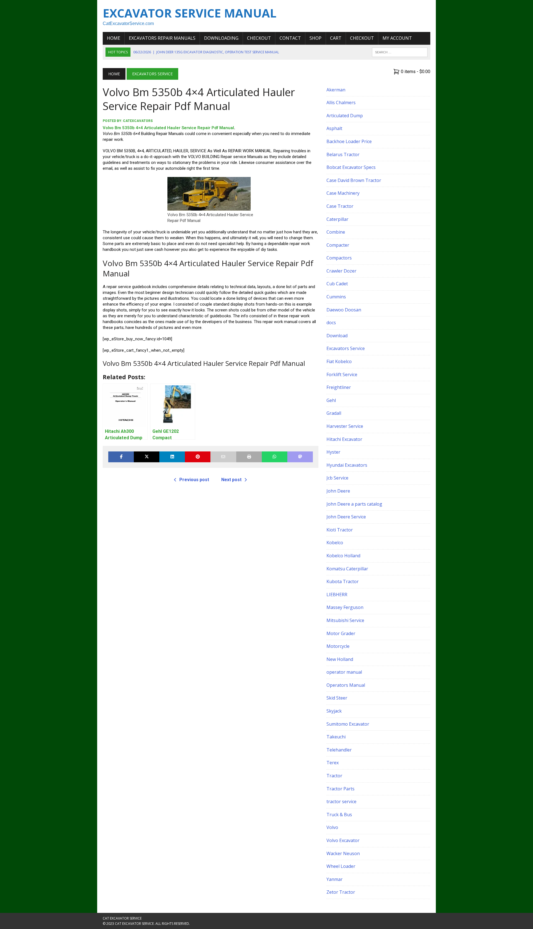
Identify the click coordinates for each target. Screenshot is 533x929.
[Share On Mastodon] (300, 456)
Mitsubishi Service (345, 620)
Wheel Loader (340, 866)
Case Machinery (342, 193)
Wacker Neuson (343, 853)
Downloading (221, 38)
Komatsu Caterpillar (347, 569)
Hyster (333, 452)
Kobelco (334, 543)
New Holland (339, 659)
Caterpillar (337, 219)
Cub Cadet (337, 284)
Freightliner (338, 387)
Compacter (337, 245)
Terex (332, 763)
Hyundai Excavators (346, 465)
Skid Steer (336, 698)
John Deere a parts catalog (354, 504)
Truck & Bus (339, 814)
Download (337, 336)
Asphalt (334, 128)
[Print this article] (249, 456)
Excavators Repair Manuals (162, 38)
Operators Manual (345, 685)
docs (331, 322)
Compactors (339, 258)
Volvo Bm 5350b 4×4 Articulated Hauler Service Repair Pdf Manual (168, 127)
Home (113, 38)
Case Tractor (339, 206)
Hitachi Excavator (344, 439)
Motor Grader (340, 633)
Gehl (331, 400)
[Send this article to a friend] (223, 456)
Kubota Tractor (342, 581)
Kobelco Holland (343, 556)
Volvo (332, 827)
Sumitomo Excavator (347, 724)
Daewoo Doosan (343, 310)
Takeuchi (336, 737)
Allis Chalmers (341, 102)
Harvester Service (344, 426)
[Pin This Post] (197, 456)
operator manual (344, 672)
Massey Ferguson (344, 607)
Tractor (334, 776)
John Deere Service (346, 517)
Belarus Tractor (342, 154)
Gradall (333, 413)
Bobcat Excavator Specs (351, 167)
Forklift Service (341, 374)
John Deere (338, 491)
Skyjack (334, 711)
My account (397, 38)
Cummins (336, 297)
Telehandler (339, 750)
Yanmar (334, 879)
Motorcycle (338, 646)
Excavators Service (345, 348)
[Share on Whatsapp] (274, 456)
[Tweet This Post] (146, 456)
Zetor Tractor (340, 892)
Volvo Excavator (342, 840)
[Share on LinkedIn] (172, 456)
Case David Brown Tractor (353, 180)
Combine (335, 232)
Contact (290, 38)
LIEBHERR (336, 594)
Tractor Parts (340, 789)
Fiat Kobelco (339, 361)
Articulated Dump (344, 116)
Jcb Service (337, 478)
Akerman (335, 90)
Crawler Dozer (341, 271)
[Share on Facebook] (121, 456)
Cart (335, 38)
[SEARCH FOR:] (400, 52)
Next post (231, 479)
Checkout (259, 38)
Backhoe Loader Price (349, 141)
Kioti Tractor (339, 530)
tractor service (341, 801)
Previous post (194, 479)
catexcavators (138, 121)
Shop (315, 38)
